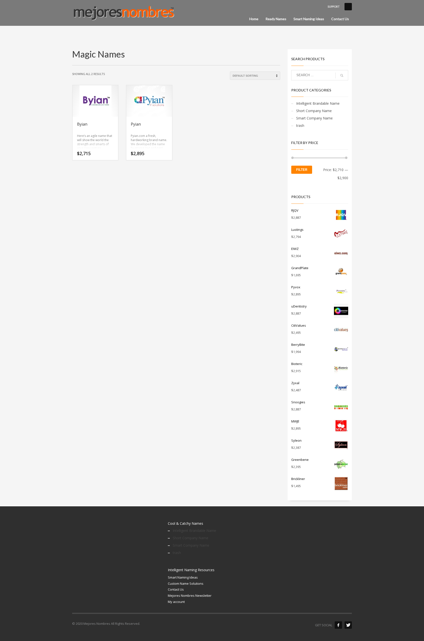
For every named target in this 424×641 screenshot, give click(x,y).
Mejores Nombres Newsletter (190, 595)
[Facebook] (338, 625)
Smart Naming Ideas (183, 577)
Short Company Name (314, 110)
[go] (341, 75)
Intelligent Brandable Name (318, 103)
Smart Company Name (314, 118)
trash (300, 125)
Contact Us (176, 589)
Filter (301, 170)
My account (176, 601)
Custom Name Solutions (185, 583)
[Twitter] (348, 625)
